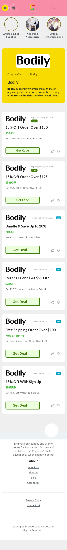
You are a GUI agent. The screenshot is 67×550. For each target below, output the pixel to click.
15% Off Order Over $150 (26, 127)
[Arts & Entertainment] (54, 24)
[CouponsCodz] (32, 6)
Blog (33, 477)
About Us (33, 467)
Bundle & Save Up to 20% (25, 226)
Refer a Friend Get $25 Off (27, 278)
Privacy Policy (33, 500)
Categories (33, 482)
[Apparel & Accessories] (32, 24)
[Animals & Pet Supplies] (11, 24)
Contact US (33, 505)
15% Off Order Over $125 (26, 176)
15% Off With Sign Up (23, 381)
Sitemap (33, 472)
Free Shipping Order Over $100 (30, 330)
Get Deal (20, 249)
